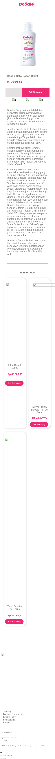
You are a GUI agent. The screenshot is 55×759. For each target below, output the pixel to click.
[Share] (7, 755)
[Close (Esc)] (10, 755)
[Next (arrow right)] (4, 758)
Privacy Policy (7, 732)
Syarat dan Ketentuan (10, 738)
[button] (48, 4)
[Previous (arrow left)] (1, 758)
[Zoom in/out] (1, 755)
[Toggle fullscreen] (4, 755)
